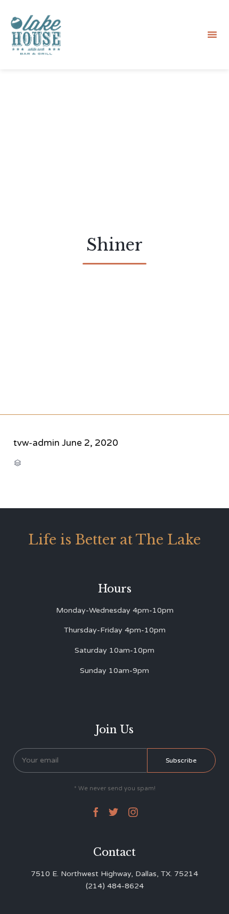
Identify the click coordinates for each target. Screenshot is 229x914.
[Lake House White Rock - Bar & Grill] (36, 35)
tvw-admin (36, 442)
